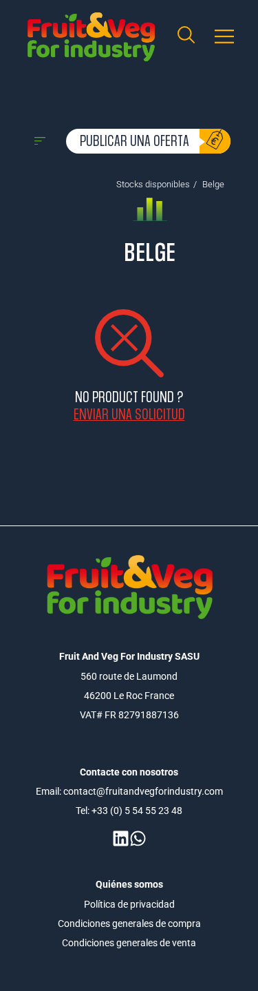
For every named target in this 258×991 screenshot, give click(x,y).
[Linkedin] (120, 838)
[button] (224, 37)
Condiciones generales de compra (129, 923)
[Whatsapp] (138, 838)
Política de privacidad (129, 904)
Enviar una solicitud (129, 414)
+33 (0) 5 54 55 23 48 (137, 810)
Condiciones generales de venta (129, 942)
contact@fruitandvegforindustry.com (143, 791)
